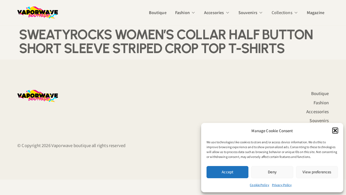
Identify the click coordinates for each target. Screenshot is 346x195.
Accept (227, 171)
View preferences (316, 171)
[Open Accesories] (227, 12)
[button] (335, 130)
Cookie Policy (259, 185)
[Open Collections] (296, 12)
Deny (272, 171)
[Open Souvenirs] (261, 12)
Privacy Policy (282, 185)
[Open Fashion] (193, 12)
